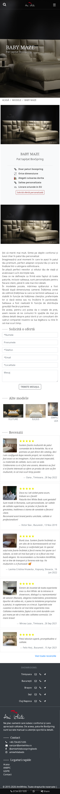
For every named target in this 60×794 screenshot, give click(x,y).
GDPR (6, 771)
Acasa (6, 764)
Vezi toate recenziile (45, 655)
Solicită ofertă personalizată (30, 192)
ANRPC (7, 767)
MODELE (16, 100)
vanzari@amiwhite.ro (20, 745)
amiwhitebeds (16, 752)
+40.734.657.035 (17, 742)
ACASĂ (5, 100)
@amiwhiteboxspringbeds (23, 748)
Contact (7, 774)
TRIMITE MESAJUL (30, 386)
